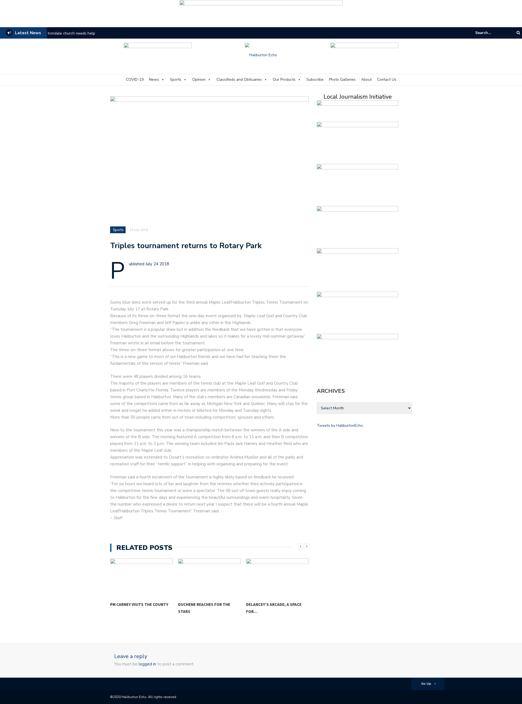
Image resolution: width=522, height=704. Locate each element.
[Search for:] (491, 32)
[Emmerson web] (261, 11)
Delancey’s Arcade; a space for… (274, 608)
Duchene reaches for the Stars (204, 608)
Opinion (199, 79)
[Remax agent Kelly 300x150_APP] (357, 353)
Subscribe (315, 79)
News (154, 79)
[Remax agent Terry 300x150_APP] (357, 226)
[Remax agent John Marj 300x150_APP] (357, 311)
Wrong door (58, 33)
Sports (175, 79)
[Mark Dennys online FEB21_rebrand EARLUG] (364, 54)
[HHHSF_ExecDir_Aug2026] (357, 268)
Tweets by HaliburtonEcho (340, 425)
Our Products (284, 79)
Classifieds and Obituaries (239, 79)
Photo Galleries (342, 79)
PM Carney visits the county (139, 604)
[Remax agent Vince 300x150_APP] (357, 183)
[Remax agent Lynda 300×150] (357, 141)
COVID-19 (135, 79)
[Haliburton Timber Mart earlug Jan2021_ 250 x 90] (158, 54)
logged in (147, 664)
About (366, 79)
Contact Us (386, 79)
